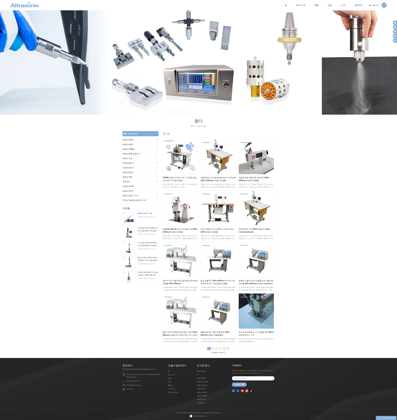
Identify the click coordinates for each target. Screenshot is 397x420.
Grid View (164, 133)
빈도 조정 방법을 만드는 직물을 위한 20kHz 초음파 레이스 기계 (256, 333)
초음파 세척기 (128, 191)
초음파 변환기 (128, 140)
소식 (343, 5)
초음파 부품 (127, 177)
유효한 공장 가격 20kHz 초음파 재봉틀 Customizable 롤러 (254, 230)
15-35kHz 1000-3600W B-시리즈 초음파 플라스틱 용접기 (148, 244)
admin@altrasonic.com (133, 385)
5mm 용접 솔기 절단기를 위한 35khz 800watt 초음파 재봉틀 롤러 (215, 333)
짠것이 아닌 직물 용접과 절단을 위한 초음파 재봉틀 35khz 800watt (180, 282)
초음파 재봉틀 (128, 149)
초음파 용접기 (128, 144)
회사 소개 (300, 5)
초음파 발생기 (128, 172)
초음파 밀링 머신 (202, 385)
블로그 (170, 385)
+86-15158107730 (133, 381)
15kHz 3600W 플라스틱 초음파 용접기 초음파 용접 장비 (148, 273)
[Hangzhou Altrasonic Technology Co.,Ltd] (24, 4)
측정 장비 (126, 181)
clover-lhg (129, 389)
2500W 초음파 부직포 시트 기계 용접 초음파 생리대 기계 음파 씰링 (180, 178)
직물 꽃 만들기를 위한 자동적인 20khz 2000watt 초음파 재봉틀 (254, 178)
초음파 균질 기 (128, 167)
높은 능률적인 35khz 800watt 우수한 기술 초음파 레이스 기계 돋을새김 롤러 (218, 282)
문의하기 (359, 5)
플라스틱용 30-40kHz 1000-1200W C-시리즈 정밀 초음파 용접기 (148, 259)
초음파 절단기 (128, 163)
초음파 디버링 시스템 (145, 213)
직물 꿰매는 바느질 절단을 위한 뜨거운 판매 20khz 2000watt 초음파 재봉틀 (218, 178)
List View (168, 133)
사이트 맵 (171, 389)
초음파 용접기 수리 (130, 195)
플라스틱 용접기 (202, 392)
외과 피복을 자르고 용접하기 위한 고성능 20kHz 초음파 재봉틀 (217, 230)
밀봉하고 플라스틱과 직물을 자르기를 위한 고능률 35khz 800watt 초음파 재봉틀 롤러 (256, 282)
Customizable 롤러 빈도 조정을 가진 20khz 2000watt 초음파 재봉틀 (180, 230)
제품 (316, 5)
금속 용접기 (201, 403)
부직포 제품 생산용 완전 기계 (134, 200)
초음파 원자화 (128, 186)
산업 (330, 5)
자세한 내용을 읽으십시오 (146, 217)
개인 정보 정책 (173, 392)
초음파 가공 (127, 158)
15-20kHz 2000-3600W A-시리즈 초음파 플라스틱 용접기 (148, 229)
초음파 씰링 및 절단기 (131, 153)
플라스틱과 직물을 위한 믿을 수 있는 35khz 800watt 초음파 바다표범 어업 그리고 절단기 (180, 333)
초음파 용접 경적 (202, 382)
